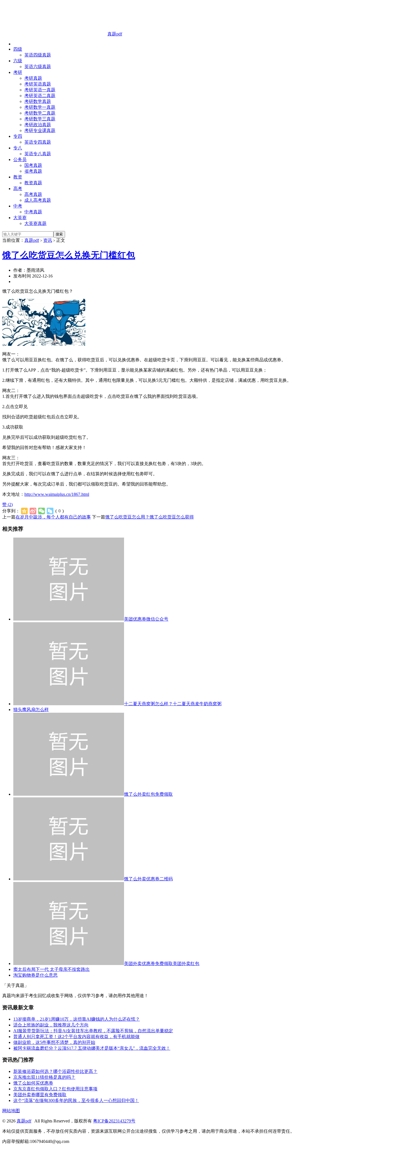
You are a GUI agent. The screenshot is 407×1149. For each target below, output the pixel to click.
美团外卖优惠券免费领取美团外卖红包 (161, 963)
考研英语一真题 (39, 89)
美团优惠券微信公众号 (146, 619)
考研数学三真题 (39, 118)
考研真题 (33, 78)
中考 (17, 206)
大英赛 (20, 217)
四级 (17, 49)
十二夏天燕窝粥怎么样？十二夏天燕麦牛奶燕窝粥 (172, 703)
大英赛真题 (35, 223)
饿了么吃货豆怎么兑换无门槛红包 (68, 255)
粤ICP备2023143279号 (114, 1121)
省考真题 (33, 171)
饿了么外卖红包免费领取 (148, 794)
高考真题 (33, 194)
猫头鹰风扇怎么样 (31, 709)
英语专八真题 (37, 153)
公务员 (20, 159)
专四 (17, 136)
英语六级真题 (37, 66)
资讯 (47, 240)
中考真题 (33, 211)
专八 (17, 148)
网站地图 (11, 1110)
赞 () (7, 504)
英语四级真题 (37, 55)
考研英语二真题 (39, 95)
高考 (17, 188)
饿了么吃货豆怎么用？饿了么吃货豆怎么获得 (149, 517)
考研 (17, 72)
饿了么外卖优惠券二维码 (148, 878)
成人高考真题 (37, 200)
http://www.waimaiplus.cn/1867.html (56, 494)
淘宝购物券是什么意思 (35, 975)
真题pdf (114, 34)
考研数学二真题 (39, 113)
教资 (17, 177)
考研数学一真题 (39, 107)
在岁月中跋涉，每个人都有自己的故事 (53, 517)
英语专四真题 (37, 142)
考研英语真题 (37, 84)
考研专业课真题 (39, 130)
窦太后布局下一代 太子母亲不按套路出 (51, 969)
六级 (17, 60)
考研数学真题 (37, 101)
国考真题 (33, 165)
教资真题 (33, 182)
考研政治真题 (37, 124)
